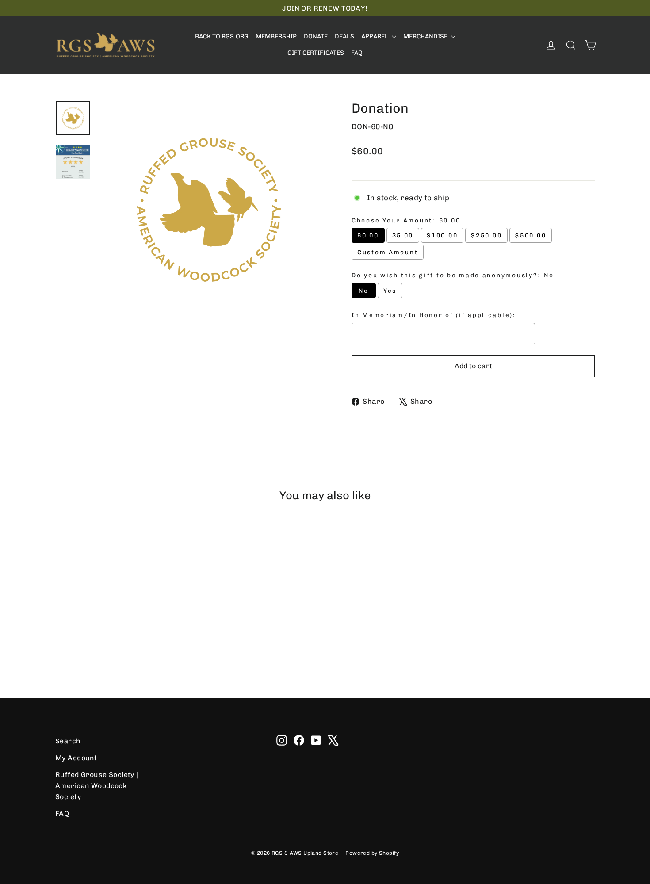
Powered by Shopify (372, 853)
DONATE (316, 36)
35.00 (403, 235)
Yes (390, 290)
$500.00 (530, 235)
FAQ (357, 53)
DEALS (344, 36)
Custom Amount (387, 252)
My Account (76, 758)
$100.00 (442, 235)
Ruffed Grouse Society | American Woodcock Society (96, 785)
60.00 (368, 235)
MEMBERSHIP (276, 36)
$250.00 (486, 235)
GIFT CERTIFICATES (315, 53)
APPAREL (375, 36)
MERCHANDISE (426, 36)
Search (67, 741)
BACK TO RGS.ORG (222, 36)
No (363, 290)
